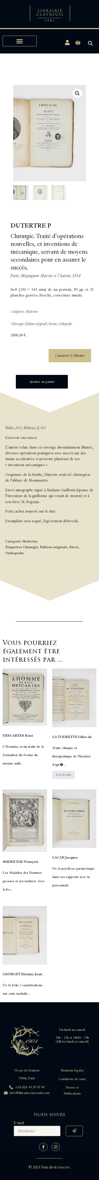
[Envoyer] (74, 1131)
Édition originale (36, 324)
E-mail (19, 1123)
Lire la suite (63, 775)
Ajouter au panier (42, 382)
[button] (20, 41)
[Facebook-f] (43, 1147)
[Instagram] (55, 1147)
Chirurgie (17, 324)
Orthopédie (65, 324)
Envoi (53, 324)
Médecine (32, 312)
